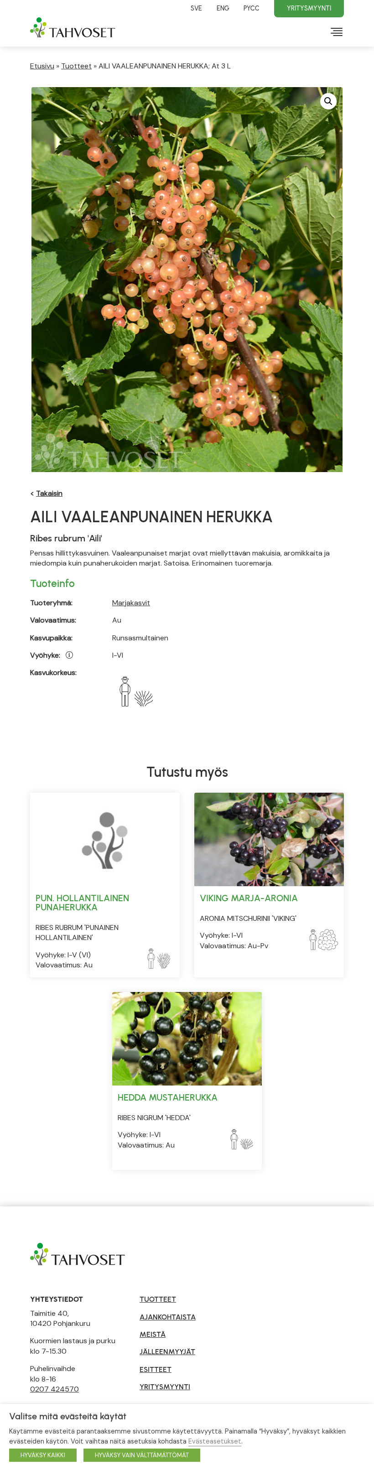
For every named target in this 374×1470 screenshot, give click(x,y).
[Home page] (77, 1253)
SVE (196, 8)
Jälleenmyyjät (167, 1351)
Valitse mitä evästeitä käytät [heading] (67, 1416)
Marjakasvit (131, 603)
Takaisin (49, 493)
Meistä (153, 1334)
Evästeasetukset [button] (214, 1441)
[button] (328, 101)
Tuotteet (76, 66)
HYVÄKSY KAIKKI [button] (43, 1455)
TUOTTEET (158, 1299)
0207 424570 (54, 1389)
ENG (223, 8)
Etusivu (42, 66)
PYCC (252, 8)
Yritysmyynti (309, 8)
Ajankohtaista (168, 1317)
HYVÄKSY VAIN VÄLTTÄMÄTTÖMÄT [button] (142, 1455)
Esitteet (155, 1369)
